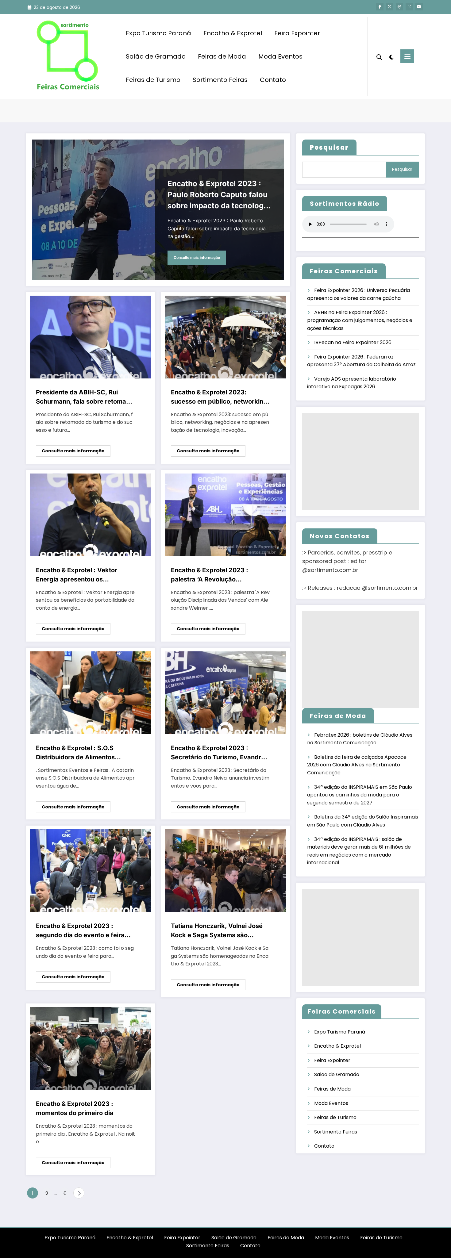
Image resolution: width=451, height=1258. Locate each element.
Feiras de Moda (222, 56)
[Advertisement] (360, 461)
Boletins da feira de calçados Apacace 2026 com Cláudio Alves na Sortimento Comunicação (357, 765)
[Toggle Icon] (407, 56)
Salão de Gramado (156, 56)
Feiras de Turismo (153, 79)
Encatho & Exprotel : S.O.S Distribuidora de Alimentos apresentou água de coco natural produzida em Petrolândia (85, 753)
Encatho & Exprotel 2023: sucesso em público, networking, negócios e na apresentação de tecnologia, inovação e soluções (220, 397)
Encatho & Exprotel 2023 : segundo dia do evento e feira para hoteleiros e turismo (80, 931)
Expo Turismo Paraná (158, 33)
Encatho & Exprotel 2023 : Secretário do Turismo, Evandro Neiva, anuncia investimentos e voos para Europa (218, 753)
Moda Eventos (280, 56)
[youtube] (419, 6)
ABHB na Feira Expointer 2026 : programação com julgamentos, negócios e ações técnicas (359, 320)
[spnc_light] (391, 56)
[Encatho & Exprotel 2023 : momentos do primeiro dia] (90, 1048)
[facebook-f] (380, 6)
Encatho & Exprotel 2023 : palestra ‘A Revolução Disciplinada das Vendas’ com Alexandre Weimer (215, 575)
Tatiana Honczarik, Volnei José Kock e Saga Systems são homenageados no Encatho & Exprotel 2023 (217, 931)
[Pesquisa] (379, 56)
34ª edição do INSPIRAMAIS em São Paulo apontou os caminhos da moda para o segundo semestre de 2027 (359, 795)
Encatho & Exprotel (232, 33)
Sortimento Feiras (220, 79)
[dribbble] (399, 6)
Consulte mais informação (197, 257)
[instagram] (409, 6)
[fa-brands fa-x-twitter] (389, 6)
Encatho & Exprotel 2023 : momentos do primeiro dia (75, 1108)
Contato (273, 79)
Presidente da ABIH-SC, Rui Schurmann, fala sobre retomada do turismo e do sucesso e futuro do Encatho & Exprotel (85, 397)
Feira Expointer (297, 33)
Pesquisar (402, 169)
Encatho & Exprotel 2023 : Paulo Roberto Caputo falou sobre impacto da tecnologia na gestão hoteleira (219, 195)
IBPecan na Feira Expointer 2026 (352, 342)
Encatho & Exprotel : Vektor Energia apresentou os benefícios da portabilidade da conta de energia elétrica (81, 575)
